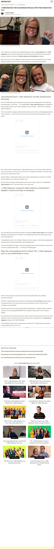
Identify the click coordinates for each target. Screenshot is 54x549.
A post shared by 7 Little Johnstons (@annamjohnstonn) (27, 150)
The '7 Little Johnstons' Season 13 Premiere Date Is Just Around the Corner (18, 357)
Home (2, 4)
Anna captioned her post (37, 104)
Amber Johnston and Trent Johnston (28, 56)
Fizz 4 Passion (39, 301)
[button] (52, 1)
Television (7, 4)
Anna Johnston (40, 52)
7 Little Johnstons (21, 4)
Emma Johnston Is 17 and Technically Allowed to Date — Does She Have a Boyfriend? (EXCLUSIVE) (24, 354)
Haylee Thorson (10, 12)
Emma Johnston (5, 184)
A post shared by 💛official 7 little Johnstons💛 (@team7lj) (27, 225)
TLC (16, 4)
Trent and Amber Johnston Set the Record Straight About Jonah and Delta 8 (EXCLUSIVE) (22, 351)
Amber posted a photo (38, 232)
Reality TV (12, 4)
